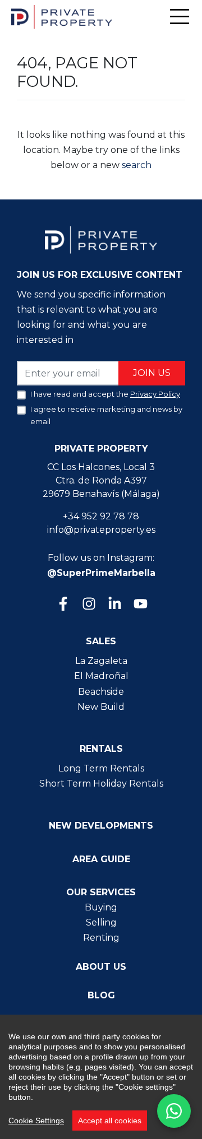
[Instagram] (88, 605)
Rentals (101, 748)
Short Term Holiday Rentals (101, 783)
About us (101, 966)
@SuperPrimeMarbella (101, 573)
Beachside (101, 691)
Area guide (101, 859)
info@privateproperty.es (101, 529)
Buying (101, 907)
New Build (101, 706)
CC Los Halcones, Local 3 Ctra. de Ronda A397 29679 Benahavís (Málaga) (101, 480)
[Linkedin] (114, 605)
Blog (101, 995)
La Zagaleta (101, 660)
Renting (101, 937)
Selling (101, 922)
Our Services (101, 892)
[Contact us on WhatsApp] (174, 1111)
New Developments (101, 825)
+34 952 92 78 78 (101, 516)
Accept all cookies (109, 1120)
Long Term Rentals (101, 768)
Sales (101, 641)
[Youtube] (139, 605)
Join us (152, 373)
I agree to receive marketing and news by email (106, 415)
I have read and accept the (105, 393)
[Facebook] (62, 605)
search (136, 165)
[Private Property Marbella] (61, 17)
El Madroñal (101, 676)
